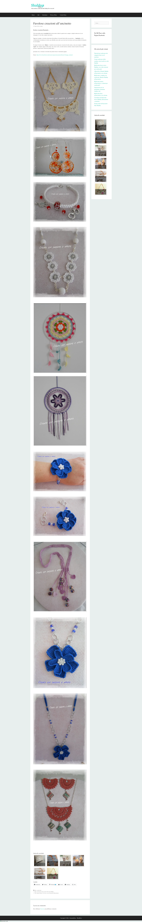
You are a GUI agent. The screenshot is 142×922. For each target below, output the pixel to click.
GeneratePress (73, 918)
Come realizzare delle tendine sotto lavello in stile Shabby (101, 61)
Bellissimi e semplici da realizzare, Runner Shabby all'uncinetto (101, 77)
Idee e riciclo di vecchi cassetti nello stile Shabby (44, 891)
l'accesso (42, 909)
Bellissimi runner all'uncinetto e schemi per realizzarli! (101, 83)
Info (38, 15)
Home (33, 15)
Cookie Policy (63, 15)
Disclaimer (44, 15)
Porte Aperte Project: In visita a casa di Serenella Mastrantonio (47, 893)
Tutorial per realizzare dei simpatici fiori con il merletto (101, 55)
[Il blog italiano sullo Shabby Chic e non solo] (43, 6)
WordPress (79, 918)
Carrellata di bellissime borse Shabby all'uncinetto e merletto (101, 99)
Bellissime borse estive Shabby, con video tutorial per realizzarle (101, 67)
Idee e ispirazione (38, 890)
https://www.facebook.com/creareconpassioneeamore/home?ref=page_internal (54, 55)
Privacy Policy (53, 15)
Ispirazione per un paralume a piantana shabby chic (99, 89)
